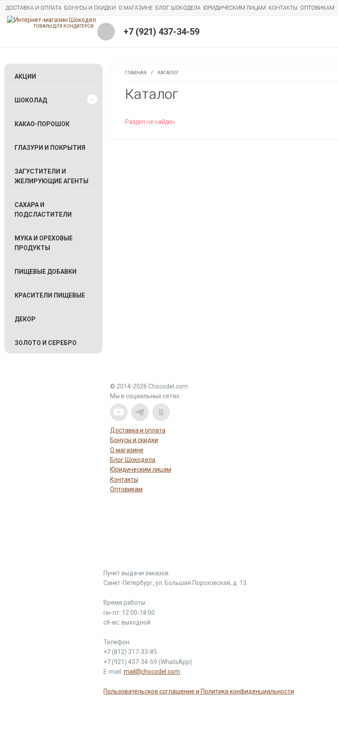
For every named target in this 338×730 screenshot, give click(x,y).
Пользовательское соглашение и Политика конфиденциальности (198, 691)
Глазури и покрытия (50, 147)
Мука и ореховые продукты (44, 243)
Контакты (283, 8)
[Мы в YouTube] (119, 412)
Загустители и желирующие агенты (51, 176)
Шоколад (31, 100)
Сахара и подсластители (43, 209)
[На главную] (51, 20)
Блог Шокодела (178, 8)
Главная (136, 73)
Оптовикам (317, 8)
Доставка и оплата (34, 8)
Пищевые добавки (46, 271)
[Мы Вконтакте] (161, 412)
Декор (25, 319)
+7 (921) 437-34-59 (161, 31)
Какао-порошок (42, 123)
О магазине (135, 8)
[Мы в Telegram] (140, 412)
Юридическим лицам (234, 8)
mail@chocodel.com (152, 671)
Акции (25, 76)
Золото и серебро (46, 342)
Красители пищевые (50, 295)
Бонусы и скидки (90, 8)
